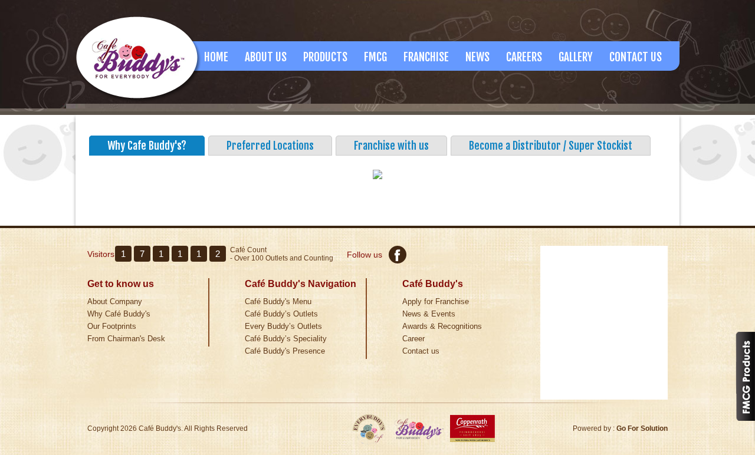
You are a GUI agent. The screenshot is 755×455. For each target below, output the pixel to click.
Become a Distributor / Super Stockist (550, 145)
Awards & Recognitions (442, 326)
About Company (114, 301)
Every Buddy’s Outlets (283, 326)
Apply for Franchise (435, 301)
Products (325, 57)
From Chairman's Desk (126, 338)
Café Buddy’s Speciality (286, 338)
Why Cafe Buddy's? (146, 145)
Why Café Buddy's (118, 313)
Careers (524, 57)
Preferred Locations (270, 145)
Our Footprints (111, 326)
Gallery (576, 57)
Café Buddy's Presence (285, 351)
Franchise (426, 57)
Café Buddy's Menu (278, 301)
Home (216, 57)
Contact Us (635, 57)
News (477, 57)
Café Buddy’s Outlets (281, 313)
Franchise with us (391, 145)
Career (413, 338)
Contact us (420, 351)
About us (266, 57)
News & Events (428, 313)
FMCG (375, 57)
